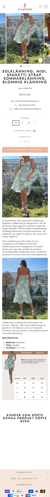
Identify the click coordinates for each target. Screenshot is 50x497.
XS (16, 122)
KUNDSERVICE (24, 472)
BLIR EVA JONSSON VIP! (24, 479)
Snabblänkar (24, 485)
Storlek (25, 118)
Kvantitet (25, 137)
